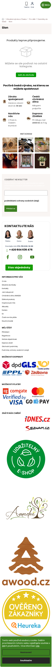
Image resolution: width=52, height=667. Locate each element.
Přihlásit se (10, 208)
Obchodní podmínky (10, 346)
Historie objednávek (9, 339)
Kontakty (5, 288)
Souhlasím (26, 660)
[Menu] (45, 5)
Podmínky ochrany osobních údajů (15, 350)
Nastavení (26, 652)
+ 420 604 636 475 (20, 249)
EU (3, 314)
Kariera (4, 310)
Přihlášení (5, 332)
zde (37, 645)
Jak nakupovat (7, 292)
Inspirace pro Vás (8, 303)
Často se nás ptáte (9, 317)
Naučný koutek (7, 321)
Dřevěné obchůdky (9, 285)
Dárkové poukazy (8, 299)
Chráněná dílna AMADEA (11, 296)
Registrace (6, 336)
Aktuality (5, 307)
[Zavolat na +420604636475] (27, 4)
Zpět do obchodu (26, 75)
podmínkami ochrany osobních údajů (21, 201)
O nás (4, 281)
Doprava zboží (7, 343)
